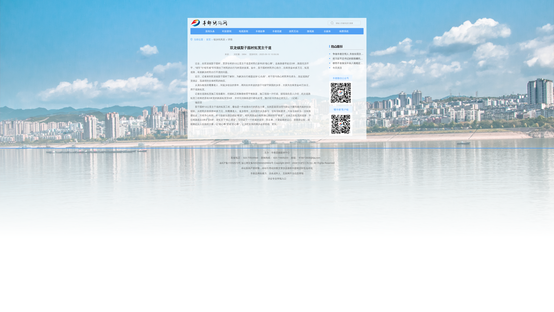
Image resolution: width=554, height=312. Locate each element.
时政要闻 (226, 31)
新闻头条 (210, 31)
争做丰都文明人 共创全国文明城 (348, 54)
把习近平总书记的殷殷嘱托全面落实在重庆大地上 (348, 58)
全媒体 (327, 31)
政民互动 (293, 31)
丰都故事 (260, 31)
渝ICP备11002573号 (230, 163)
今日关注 (337, 67)
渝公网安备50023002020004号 (257, 163)
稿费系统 (344, 31)
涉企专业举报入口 (277, 178)
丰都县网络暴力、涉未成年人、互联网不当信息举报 (277, 173)
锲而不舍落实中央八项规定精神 (348, 63)
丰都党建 (277, 31)
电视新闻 (243, 31)
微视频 (310, 31)
